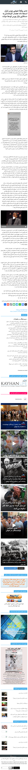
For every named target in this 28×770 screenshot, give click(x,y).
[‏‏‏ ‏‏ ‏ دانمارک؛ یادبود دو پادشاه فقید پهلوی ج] (14, 443)
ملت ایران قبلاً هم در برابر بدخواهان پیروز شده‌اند (17, 737)
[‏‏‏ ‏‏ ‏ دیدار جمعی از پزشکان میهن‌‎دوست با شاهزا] (14, 416)
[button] (26, 2)
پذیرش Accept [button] (16, 768)
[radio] (26, 298)
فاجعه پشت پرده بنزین (23, 693)
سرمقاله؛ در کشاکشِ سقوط (22, 703)
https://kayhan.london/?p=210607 (18, 311)
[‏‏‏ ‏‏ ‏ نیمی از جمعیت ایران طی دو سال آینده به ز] (14, 498)
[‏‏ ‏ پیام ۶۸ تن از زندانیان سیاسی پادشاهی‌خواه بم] (14, 471)
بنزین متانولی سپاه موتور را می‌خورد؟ (20, 698)
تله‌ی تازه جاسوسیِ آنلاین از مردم (21, 732)
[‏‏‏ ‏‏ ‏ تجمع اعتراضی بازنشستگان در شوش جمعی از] (14, 525)
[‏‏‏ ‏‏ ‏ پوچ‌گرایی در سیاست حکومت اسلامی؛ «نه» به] (14, 552)
